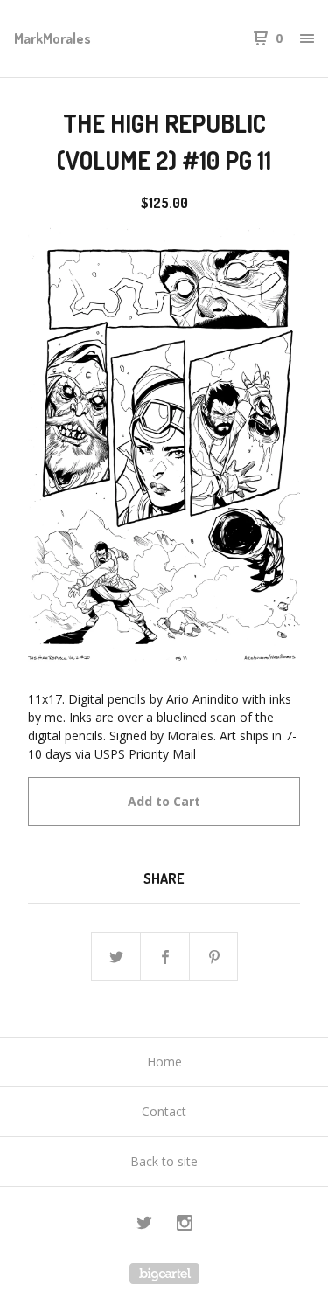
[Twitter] (144, 1225)
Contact (164, 1111)
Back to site (164, 1161)
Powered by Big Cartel (164, 1273)
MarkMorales (52, 38)
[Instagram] (184, 1225)
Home (164, 1061)
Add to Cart (164, 801)
